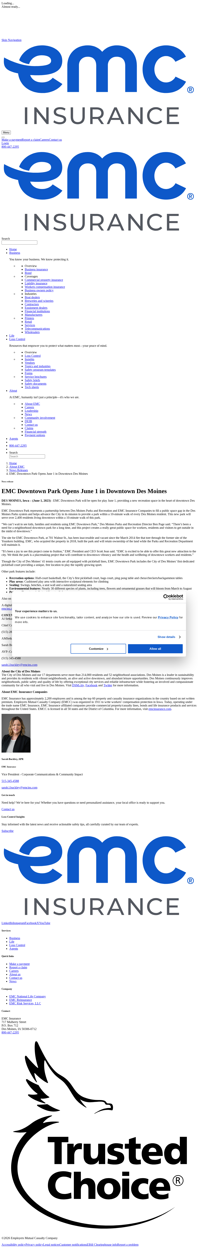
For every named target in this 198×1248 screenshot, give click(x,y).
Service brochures (36, 376)
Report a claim (31, 139)
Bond (28, 273)
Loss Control (33, 355)
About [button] (13, 390)
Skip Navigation (11, 40)
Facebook (91, 685)
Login (5, 143)
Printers (29, 318)
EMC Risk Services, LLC (25, 1003)
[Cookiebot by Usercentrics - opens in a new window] (166, 597)
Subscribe (8, 831)
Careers (44, 139)
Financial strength (35, 431)
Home (13, 249)
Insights (29, 359)
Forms (28, 373)
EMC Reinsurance (20, 1000)
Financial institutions (37, 311)
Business (14, 938)
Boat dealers (32, 297)
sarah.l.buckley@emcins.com (19, 664)
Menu (6, 132)
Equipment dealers (36, 307)
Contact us (55, 139)
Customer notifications (73, 1244)
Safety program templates (40, 369)
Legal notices (51, 1244)
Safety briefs (32, 380)
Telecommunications (37, 328)
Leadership (31, 410)
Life (11, 335)
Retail (28, 321)
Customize (96, 648)
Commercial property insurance (44, 280)
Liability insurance (36, 283)
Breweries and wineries (39, 300)
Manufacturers (33, 314)
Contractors (32, 304)
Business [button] (14, 252)
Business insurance (36, 269)
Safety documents (35, 383)
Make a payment (12, 139)
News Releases (18, 470)
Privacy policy (34, 1244)
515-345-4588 (10, 781)
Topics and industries (37, 366)
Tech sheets (32, 387)
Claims (29, 428)
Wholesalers (32, 332)
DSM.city (78, 685)
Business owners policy (39, 290)
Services (30, 325)
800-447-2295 (10, 146)
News (28, 414)
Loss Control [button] (17, 339)
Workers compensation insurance (45, 286)
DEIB (28, 421)
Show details (166, 637)
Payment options (35, 435)
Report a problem (127, 1244)
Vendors (30, 362)
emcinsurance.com (159, 709)
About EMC (32, 403)
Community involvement (40, 417)
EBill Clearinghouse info (102, 1244)
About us (14, 974)
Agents (13, 438)
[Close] (3, 137)
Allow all (155, 648)
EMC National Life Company (27, 996)
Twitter (107, 685)
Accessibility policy (14, 1244)
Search (6, 238)
